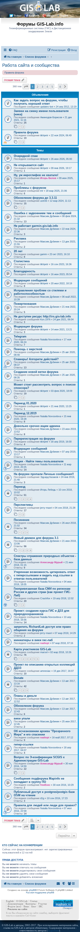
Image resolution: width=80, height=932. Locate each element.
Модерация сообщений (30, 280)
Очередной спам (26, 156)
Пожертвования (25, 303)
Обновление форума (29, 705)
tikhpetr (44, 135)
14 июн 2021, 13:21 (61, 329)
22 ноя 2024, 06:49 (61, 135)
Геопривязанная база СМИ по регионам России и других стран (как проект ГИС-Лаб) (42, 592)
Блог (33, 906)
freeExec (45, 785)
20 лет (18, 251)
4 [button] (47, 87)
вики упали (22, 718)
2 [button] (37, 87)
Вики (26, 906)
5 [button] (52, 87)
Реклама (20, 238)
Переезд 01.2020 (25, 403)
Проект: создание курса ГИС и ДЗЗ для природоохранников (41, 612)
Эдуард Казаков (49, 477)
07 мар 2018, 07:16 (62, 643)
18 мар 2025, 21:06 (56, 190)
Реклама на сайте (17, 909)
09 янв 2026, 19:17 (61, 168)
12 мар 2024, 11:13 (60, 200)
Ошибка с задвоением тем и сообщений (42, 213)
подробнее (53, 930)
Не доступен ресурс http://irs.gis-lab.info (42, 316)
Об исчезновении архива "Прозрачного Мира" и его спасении (42, 732)
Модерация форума (28, 326)
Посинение (21, 520)
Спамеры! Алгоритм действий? (36, 359)
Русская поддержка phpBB (40, 892)
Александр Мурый (51, 562)
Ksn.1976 (45, 319)
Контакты (31, 903)
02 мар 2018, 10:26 (60, 652)
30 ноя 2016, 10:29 (63, 785)
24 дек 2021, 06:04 (63, 319)
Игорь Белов (48, 178)
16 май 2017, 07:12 (62, 737)
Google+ (51, 15)
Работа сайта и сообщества (30, 65)
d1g (42, 798)
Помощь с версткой (28, 349)
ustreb (43, 200)
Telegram (20, 336)
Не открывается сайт (29, 165)
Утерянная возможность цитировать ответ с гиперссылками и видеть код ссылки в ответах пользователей (44, 575)
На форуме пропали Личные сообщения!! (44, 474)
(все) (18, 906)
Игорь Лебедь (48, 489)
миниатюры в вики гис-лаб (33, 640)
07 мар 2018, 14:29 (65, 633)
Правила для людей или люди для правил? (45, 805)
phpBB (32, 890)
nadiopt (44, 643)
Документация (15, 903)
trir (41, 190)
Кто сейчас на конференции (22, 845)
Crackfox (45, 598)
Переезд (19, 486)
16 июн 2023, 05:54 (61, 274)
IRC (41, 906)
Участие (42, 903)
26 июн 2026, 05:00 (61, 159)
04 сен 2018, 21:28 (65, 507)
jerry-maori (46, 507)
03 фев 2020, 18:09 (61, 391)
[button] (26, 86)
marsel (44, 652)
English (64, 15)
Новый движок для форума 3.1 (36, 538)
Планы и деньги (25, 695)
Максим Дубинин (49, 216)
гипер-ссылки (23, 744)
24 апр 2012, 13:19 (66, 106)
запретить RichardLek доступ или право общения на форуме (42, 628)
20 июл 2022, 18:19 (61, 283)
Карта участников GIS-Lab (32, 649)
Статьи (33, 901)
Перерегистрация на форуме (34, 438)
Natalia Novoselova (50, 339)
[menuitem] (12, 50)
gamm (43, 254)
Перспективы (23, 504)
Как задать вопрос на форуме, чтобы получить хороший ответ (41, 102)
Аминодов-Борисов (51, 117)
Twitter (18, 15)
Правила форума (14, 72)
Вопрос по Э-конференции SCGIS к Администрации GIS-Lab (39, 758)
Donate (18, 678)
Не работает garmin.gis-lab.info (36, 225)
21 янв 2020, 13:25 (61, 406)
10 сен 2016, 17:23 (57, 798)
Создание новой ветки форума (36, 372)
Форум (11, 906)
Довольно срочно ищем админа (37, 426)
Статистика (22, 261)
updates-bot (46, 106)
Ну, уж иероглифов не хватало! (36, 175)
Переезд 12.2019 (25, 413)
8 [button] (60, 87)
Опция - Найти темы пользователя (39, 461)
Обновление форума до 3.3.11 (35, 197)
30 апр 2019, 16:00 (61, 441)
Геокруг (68, 908)
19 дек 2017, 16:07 (63, 671)
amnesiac (45, 671)
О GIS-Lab (22, 901)
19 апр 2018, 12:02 (63, 598)
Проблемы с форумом (30, 187)
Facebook (34, 15)
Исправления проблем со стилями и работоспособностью (40, 292)
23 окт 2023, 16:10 (60, 254)
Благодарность (24, 271)
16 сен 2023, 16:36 (61, 264)
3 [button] (42, 87)
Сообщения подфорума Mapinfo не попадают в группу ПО (39, 780)
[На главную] (40, 6)
